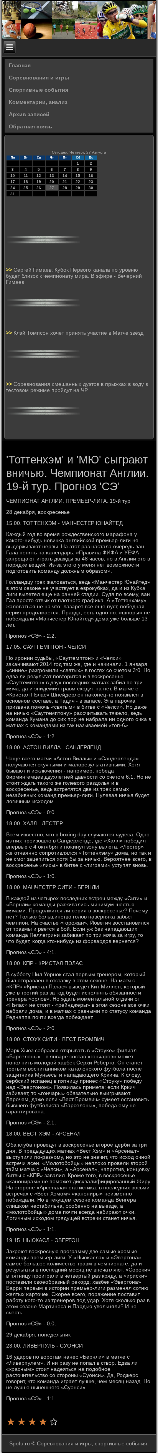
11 (26, 175)
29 (78, 188)
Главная (20, 65)
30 (91, 188)
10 (12, 175)
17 (12, 182)
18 (25, 182)
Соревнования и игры (39, 78)
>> (9, 270)
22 (78, 182)
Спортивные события (38, 90)
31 (12, 194)
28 (65, 188)
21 (65, 182)
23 (91, 182)
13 (51, 175)
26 (38, 188)
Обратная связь (30, 126)
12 (38, 175)
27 (51, 188)
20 (51, 182)
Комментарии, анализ (38, 102)
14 (65, 175)
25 (25, 188)
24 (12, 188)
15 (78, 175)
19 (38, 182)
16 (91, 175)
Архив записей (29, 114)
